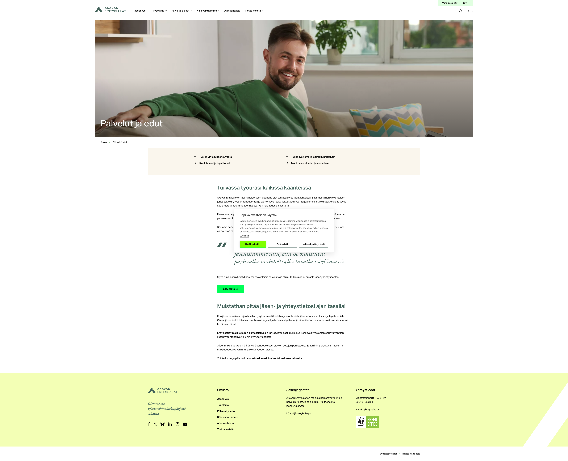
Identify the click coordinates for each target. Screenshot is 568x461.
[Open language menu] (470, 11)
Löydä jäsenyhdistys (298, 413)
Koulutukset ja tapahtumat (214, 163)
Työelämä (158, 10)
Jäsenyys (140, 10)
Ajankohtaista (232, 10)
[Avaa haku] (460, 10)
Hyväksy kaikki (252, 244)
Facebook (149, 424)
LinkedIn (170, 424)
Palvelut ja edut (180, 10)
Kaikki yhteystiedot (367, 409)
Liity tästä (229, 289)
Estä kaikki (282, 244)
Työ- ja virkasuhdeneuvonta (215, 156)
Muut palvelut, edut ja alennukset (310, 163)
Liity (465, 3)
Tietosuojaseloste (411, 453)
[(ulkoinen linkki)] (367, 422)
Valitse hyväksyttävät (314, 244)
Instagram (177, 424)
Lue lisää (244, 235)
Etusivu (104, 142)
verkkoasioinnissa (265, 358)
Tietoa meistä (253, 10)
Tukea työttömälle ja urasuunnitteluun (313, 156)
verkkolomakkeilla (291, 358)
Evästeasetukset (388, 453)
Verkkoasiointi (449, 3)
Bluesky (162, 424)
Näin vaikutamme (207, 10)
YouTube (185, 424)
